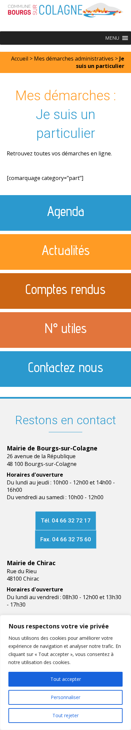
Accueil (19, 58)
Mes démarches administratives (74, 58)
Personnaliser (65, 697)
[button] (112, 38)
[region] (65, 672)
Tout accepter (65, 679)
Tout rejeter (65, 715)
